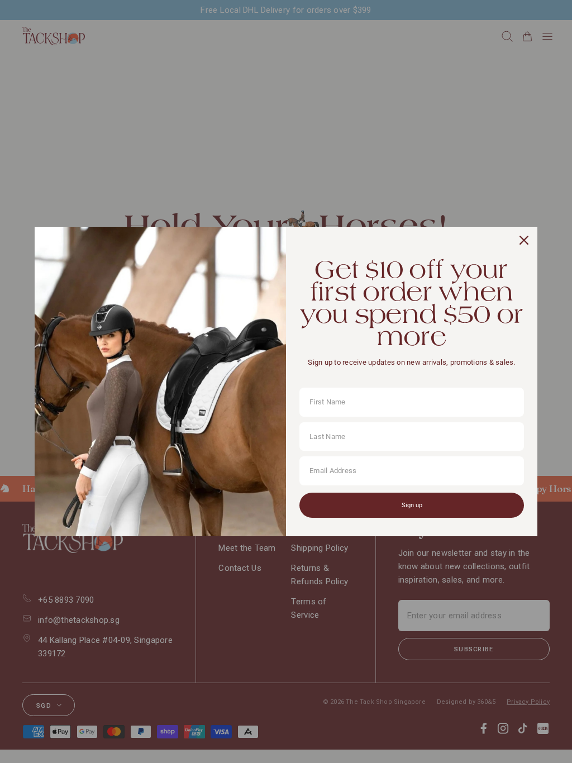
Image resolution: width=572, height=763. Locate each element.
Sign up (412, 505)
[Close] (524, 240)
